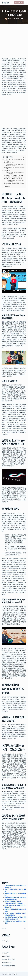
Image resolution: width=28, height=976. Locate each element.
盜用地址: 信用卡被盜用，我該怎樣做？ (13, 178)
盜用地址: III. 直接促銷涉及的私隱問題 (14, 177)
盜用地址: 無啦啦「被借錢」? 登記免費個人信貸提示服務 (16, 181)
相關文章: (8, 186)
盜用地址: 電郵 (7, 170)
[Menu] (25, 2)
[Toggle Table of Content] (23, 157)
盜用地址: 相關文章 (12, 165)
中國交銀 (5, 2)
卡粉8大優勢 (5, 953)
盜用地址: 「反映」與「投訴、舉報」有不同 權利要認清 (14, 160)
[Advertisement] (14, 42)
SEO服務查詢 (18, 2)
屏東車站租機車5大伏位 (8, 959)
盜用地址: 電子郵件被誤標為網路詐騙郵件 (16, 164)
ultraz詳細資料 (6, 956)
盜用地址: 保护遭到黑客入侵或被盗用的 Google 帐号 (16, 173)
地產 (22, 18)
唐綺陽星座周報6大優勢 (8, 965)
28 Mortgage (5, 941)
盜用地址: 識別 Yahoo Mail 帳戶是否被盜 (13, 175)
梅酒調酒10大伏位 (7, 962)
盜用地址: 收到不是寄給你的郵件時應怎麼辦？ (15, 184)
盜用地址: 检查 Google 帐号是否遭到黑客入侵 (15, 168)
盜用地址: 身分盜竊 (10, 162)
